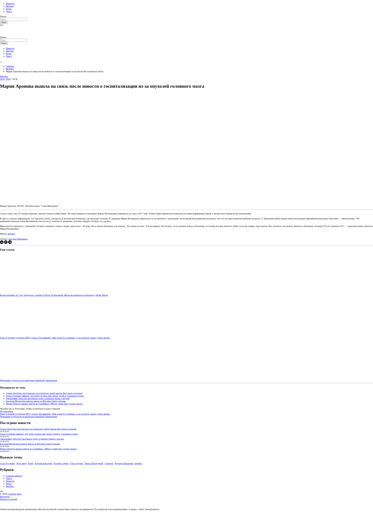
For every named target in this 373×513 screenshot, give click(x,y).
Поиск (3, 16)
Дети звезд (21, 463)
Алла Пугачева (7, 463)
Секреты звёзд (15, 494)
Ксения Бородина (43, 463)
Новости (10, 3)
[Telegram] (10, 242)
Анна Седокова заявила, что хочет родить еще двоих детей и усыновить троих (45, 396)
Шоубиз (10, 6)
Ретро (9, 9)
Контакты (5, 496)
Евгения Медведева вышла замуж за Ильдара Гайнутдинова (36, 401)
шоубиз (11, 233)
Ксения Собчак (61, 463)
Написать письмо (8, 499)
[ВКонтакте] (1, 242)
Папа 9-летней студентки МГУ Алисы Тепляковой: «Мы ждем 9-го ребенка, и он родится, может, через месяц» (55, 414)
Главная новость (14, 476)
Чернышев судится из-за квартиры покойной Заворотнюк (28, 416)
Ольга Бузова (76, 463)
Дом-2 (9, 11)
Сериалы (108, 463)
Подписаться (6, 411)
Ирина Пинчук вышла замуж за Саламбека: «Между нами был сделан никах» (44, 404)
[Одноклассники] (6, 242)
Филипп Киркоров (124, 463)
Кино (31, 463)
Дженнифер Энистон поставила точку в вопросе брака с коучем (38, 398)
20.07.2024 (5, 79)
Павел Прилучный (94, 463)
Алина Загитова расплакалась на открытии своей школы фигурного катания (44, 393)
